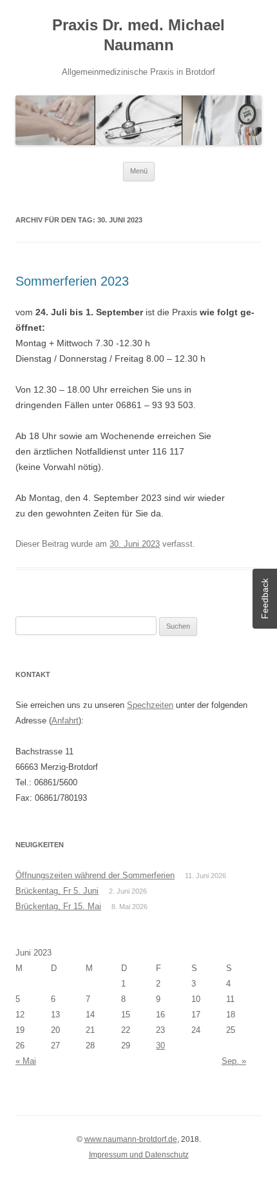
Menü (139, 171)
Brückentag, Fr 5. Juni (57, 891)
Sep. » (234, 1061)
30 (160, 1045)
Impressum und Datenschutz (139, 1154)
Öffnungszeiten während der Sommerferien (95, 875)
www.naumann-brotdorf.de (130, 1139)
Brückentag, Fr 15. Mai (58, 906)
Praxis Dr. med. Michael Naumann (138, 35)
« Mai (25, 1061)
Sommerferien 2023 (72, 281)
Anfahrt (65, 720)
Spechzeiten (150, 705)
